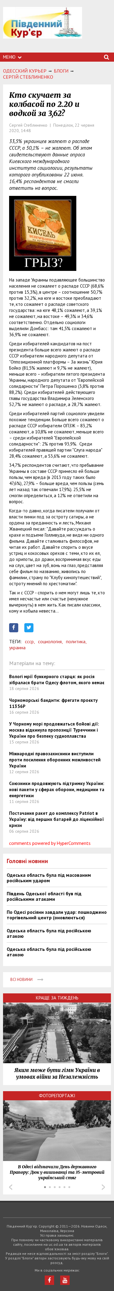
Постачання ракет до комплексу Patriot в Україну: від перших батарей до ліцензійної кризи (56, 819)
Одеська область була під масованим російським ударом (49, 877)
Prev (10, 1187)
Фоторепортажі (57, 1095)
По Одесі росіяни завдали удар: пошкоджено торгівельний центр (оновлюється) (57, 914)
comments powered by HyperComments (50, 843)
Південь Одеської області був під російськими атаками (44, 896)
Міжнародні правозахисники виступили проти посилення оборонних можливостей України (55, 760)
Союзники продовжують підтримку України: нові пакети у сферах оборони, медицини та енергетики (56, 789)
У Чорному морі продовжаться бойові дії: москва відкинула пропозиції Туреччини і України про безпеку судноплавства (54, 730)
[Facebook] (49, 1280)
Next (103, 1187)
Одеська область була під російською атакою (49, 933)
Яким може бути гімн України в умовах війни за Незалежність (57, 1073)
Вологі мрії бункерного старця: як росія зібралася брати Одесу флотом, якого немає (56, 679)
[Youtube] (65, 1280)
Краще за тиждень (57, 998)
